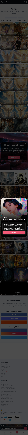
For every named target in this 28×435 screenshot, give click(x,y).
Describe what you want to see (10, 221)
